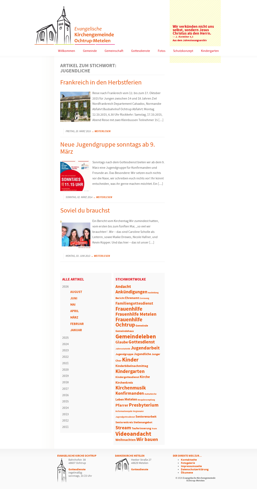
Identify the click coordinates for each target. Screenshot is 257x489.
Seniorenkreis (124, 422)
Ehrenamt (132, 298)
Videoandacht (133, 434)
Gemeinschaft (114, 51)
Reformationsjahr (124, 411)
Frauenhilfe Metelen (135, 314)
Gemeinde (90, 51)
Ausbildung (153, 293)
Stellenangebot (143, 422)
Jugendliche (142, 354)
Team (154, 428)
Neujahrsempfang (146, 400)
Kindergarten (210, 51)
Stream (123, 427)
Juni (73, 298)
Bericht (119, 298)
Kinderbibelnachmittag (131, 366)
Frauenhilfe (128, 309)
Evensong (144, 298)
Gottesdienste (140, 51)
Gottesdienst (141, 342)
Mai (72, 304)
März (74, 317)
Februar (77, 324)
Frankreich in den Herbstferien (101, 82)
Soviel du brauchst (85, 210)
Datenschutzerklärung (194, 469)
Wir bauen (147, 439)
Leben (119, 399)
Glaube (121, 342)
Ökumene (187, 472)
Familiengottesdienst (134, 303)
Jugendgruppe (124, 354)
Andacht (123, 286)
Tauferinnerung (141, 428)
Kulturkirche (151, 394)
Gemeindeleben (135, 337)
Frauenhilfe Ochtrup (128, 322)
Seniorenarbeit (146, 416)
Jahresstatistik (122, 349)
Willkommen (66, 51)
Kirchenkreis (124, 382)
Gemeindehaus (124, 331)
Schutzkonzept (183, 51)
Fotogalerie (188, 463)
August (76, 292)
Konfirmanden (129, 393)
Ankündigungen (131, 292)
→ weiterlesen (100, 131)
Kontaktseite (189, 459)
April (74, 311)
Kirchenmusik (130, 388)
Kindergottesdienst (127, 377)
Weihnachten (125, 440)
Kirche (145, 377)
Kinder (130, 360)
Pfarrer (121, 405)
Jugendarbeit (145, 348)
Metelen (130, 400)
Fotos (161, 51)
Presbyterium (144, 405)
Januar (76, 330)
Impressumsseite (191, 466)
